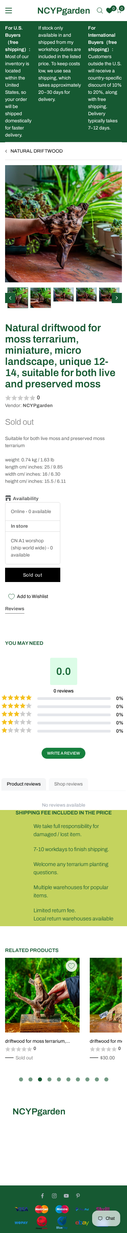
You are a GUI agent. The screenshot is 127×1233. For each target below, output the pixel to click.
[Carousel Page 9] (97, 1079)
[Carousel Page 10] (106, 1079)
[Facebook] (42, 1195)
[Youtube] (66, 1195)
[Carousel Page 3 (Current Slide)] (40, 1079)
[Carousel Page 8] (87, 1079)
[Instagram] (54, 1195)
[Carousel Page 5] (59, 1079)
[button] (63, 398)
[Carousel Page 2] (30, 1079)
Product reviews (24, 784)
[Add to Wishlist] (71, 966)
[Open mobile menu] (8, 10)
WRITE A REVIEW (63, 753)
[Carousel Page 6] (68, 1079)
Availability (26, 498)
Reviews (14, 608)
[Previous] (10, 298)
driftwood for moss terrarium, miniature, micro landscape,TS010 (41, 1042)
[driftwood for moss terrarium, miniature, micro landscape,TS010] (42, 995)
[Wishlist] (109, 10)
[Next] (117, 298)
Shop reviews (68, 784)
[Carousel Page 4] (49, 1079)
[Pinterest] (78, 1195)
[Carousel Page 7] (78, 1079)
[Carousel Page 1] (21, 1079)
